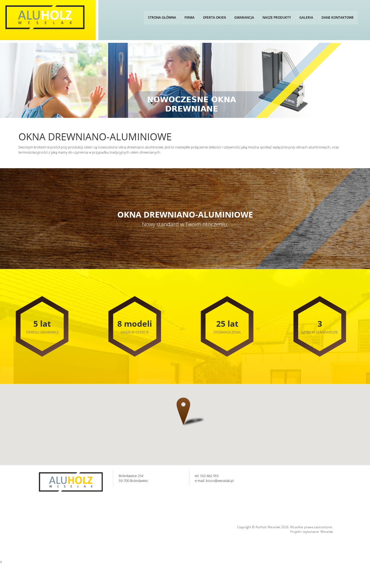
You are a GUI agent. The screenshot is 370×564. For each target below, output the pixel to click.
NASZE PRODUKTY (276, 17)
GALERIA (306, 17)
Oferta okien (214, 17)
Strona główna (162, 17)
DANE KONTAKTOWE (338, 17)
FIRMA (189, 17)
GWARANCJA (244, 17)
